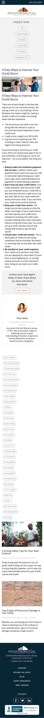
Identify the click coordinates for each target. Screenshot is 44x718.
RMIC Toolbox (22, 685)
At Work (22, 51)
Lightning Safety (9, 402)
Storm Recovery (9, 374)
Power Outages (9, 396)
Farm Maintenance (10, 512)
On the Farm (22, 45)
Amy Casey (16, 558)
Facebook (15, 700)
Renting (7, 407)
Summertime (8, 418)
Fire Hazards (8, 468)
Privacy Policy (16, 658)
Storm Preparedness (11, 363)
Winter (7, 501)
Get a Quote (22, 290)
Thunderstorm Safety (11, 369)
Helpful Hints (21, 22)
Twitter (22, 700)
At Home (22, 40)
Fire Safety (7, 440)
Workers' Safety (9, 424)
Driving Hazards (9, 391)
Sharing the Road (10, 506)
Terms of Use (27, 658)
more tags (7, 517)
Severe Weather (9, 358)
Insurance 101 (22, 57)
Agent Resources (22, 681)
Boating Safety (9, 473)
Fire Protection (9, 457)
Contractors (8, 413)
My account (35, 2)
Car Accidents (9, 435)
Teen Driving (8, 484)
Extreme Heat (8, 429)
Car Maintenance (10, 479)
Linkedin (29, 700)
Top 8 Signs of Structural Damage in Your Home (21, 611)
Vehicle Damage (9, 451)
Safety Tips (8, 495)
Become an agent (22, 672)
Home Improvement (11, 380)
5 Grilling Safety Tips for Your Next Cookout (20, 552)
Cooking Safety (9, 462)
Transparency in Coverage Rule (22, 661)
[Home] (22, 11)
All (22, 28)
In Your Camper (9, 490)
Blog (22, 676)
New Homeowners (10, 385)
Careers (22, 668)
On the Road (22, 34)
